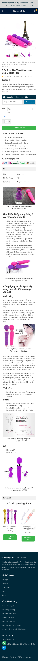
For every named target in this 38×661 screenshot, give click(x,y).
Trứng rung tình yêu (14, 62)
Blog (3, 591)
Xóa (8, 112)
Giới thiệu (5, 579)
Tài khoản (5, 583)
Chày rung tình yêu (23, 182)
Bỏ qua (30, 5)
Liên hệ (4, 595)
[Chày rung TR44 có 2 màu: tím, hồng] (19, 33)
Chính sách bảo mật (8, 621)
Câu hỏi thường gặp (8, 606)
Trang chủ (5, 62)
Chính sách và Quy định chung (11, 625)
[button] (33, 526)
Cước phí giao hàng (8, 617)
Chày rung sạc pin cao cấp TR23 (9, 527)
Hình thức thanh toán (9, 613)
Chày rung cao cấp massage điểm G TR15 (28, 528)
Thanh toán (6, 587)
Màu (3, 108)
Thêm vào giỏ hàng (19, 127)
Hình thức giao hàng (8, 610)
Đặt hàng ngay (30, 102)
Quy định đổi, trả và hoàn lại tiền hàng (14, 629)
